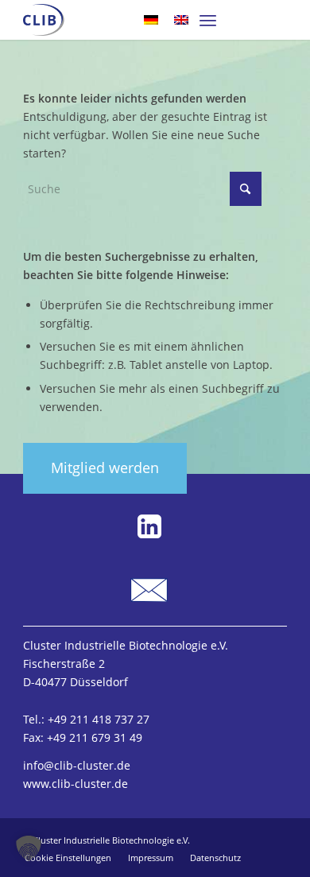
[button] (28, 848)
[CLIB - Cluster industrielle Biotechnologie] (43, 20)
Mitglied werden (105, 467)
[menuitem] (208, 20)
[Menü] (208, 20)
